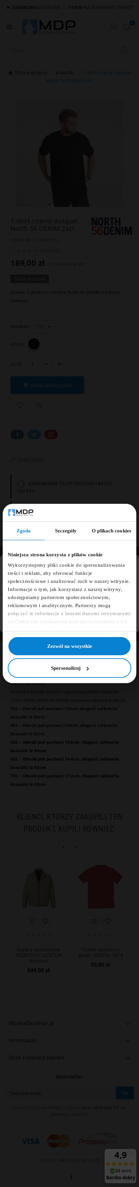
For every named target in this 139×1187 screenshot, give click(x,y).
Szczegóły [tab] (66, 530)
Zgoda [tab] (24, 530)
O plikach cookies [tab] (111, 530)
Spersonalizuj (66, 668)
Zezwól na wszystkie (69, 646)
